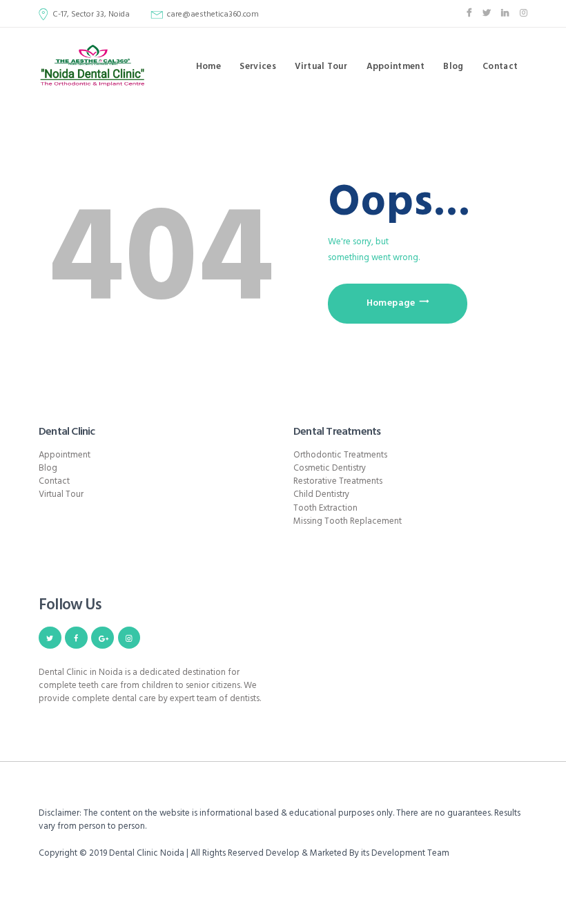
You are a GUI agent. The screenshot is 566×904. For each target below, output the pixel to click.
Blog (48, 468)
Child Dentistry (321, 494)
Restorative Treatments (337, 481)
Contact (54, 481)
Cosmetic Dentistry (329, 468)
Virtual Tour (61, 494)
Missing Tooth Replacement (347, 521)
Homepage (391, 303)
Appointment (64, 455)
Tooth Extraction (325, 508)
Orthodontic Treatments (340, 455)
